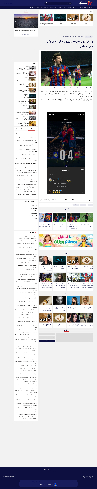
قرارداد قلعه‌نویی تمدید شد (30, 412)
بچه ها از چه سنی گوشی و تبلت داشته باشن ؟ (27, 252)
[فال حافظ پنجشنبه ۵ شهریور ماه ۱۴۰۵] (86, 17)
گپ (92, 477)
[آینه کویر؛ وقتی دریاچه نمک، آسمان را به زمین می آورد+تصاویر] (26, 21)
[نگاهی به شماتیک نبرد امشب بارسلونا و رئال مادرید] (45, 217)
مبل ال (35, 218)
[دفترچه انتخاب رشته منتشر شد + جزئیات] (32, 73)
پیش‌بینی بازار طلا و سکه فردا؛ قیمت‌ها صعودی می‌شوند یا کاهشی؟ (22, 80)
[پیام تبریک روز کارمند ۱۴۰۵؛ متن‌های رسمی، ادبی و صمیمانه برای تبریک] (73, 277)
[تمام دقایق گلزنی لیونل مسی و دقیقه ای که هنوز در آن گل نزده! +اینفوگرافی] (73, 217)
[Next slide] (36, 21)
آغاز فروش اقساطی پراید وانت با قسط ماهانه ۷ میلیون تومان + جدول (22, 69)
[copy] (89, 199)
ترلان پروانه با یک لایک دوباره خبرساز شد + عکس (27, 263)
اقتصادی (84, 7)
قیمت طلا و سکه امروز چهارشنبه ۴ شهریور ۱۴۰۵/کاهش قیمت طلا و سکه (46, 308)
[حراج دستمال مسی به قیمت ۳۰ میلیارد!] (59, 217)
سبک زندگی (46, 7)
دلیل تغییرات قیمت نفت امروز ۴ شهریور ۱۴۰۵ (27, 368)
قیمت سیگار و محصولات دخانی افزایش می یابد (27, 365)
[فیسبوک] (46, 200)
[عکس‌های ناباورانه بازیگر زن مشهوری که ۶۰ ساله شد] (73, 301)
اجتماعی (69, 7)
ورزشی (59, 7)
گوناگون (90, 11)
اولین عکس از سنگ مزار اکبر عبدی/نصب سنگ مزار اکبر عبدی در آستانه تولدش (46, 285)
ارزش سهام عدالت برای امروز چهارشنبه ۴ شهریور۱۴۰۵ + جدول (22, 113)
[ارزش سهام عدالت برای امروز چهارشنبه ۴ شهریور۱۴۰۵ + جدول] (32, 112)
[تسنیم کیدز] (66, 241)
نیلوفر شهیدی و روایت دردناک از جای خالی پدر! (74, 325)
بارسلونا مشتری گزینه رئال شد (86, 225)
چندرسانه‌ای (39, 7)
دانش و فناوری (53, 7)
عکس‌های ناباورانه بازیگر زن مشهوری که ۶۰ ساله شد (73, 308)
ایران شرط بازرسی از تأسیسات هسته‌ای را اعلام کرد (26, 286)
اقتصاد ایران (34, 206)
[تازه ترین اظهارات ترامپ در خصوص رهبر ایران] (32, 101)
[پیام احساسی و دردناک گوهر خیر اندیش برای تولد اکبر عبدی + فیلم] (45, 260)
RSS (6, 3)
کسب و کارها (33, 7)
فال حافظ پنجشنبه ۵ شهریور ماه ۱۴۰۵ (86, 22)
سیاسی (79, 7)
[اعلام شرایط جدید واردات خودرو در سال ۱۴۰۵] (32, 118)
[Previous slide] (15, 21)
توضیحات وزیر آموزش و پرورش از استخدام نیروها (26, 346)
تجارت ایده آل (34, 213)
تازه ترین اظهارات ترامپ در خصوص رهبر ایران (23, 102)
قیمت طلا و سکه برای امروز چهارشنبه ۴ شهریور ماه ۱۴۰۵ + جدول (22, 124)
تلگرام (86, 477)
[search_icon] (46, 3)
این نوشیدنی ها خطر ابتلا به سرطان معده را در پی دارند (25, 334)
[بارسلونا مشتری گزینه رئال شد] (86, 217)
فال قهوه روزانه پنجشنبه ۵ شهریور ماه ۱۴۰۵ (73, 22)
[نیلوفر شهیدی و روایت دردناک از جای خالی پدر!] (73, 318)
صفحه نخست (90, 7)
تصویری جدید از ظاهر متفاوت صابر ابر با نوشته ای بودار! (59, 308)
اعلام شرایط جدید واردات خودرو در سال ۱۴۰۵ (22, 118)
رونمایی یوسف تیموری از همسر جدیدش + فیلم (25, 168)
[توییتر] (41, 200)
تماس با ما (10, 3)
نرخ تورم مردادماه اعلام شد (31, 269)
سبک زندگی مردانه (33, 211)
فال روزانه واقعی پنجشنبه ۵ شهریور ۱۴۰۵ (59, 22)
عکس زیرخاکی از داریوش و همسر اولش (87, 308)
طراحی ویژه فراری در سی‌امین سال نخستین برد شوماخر (25, 339)
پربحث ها (18, 129)
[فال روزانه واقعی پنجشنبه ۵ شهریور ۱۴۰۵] (59, 17)
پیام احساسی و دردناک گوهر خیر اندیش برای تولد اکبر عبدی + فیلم (46, 268)
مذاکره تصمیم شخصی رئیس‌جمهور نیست (28, 272)
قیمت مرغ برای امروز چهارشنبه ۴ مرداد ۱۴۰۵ (27, 330)
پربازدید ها (31, 129)
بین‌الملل (74, 7)
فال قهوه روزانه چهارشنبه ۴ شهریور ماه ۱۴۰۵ (46, 325)
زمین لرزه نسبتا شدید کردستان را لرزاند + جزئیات (27, 414)
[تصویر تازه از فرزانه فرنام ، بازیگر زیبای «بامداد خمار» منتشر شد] (59, 277)
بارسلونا (90, 205)
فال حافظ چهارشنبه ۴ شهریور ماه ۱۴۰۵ (61, 325)
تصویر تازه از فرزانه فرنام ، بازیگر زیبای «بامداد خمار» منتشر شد (60, 285)
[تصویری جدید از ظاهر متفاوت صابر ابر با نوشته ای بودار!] (59, 301)
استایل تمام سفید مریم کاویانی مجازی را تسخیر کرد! (87, 325)
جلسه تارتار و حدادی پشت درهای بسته (28, 332)
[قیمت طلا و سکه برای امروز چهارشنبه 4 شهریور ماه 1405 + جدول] (32, 123)
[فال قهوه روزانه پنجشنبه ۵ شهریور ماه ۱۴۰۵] (73, 17)
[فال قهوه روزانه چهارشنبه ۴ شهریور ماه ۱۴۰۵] (45, 318)
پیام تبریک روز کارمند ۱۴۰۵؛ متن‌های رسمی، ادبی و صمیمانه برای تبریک (73, 285)
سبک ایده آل (34, 208)
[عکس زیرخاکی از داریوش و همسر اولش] (86, 301)
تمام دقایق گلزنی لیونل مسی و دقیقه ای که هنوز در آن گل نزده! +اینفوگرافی (71, 226)
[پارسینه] (85, 3)
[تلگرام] (44, 200)
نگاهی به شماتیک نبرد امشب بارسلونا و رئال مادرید (44, 225)
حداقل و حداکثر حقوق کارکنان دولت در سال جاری (26, 370)
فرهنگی (64, 7)
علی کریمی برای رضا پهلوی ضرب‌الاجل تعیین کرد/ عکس (25, 377)
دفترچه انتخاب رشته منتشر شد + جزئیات (22, 74)
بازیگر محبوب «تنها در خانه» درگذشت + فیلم (27, 274)
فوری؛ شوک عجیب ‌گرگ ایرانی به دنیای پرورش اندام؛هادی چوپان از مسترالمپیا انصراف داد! (46, 23)
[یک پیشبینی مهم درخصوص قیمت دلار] (32, 107)
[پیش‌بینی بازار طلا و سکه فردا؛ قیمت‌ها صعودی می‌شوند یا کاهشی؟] (32, 79)
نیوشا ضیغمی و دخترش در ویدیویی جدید (27, 184)
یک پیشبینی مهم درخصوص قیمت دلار (22, 107)
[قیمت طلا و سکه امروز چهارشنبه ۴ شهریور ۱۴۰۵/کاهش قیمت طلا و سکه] (45, 301)
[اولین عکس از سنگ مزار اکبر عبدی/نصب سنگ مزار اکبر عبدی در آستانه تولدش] (45, 277)
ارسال (47, 341)
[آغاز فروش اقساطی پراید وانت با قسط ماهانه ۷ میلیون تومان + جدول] (32, 68)
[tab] (28, 34)
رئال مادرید (76, 205)
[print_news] (49, 200)
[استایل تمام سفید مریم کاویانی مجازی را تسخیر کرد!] (86, 318)
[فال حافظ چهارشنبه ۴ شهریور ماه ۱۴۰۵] (59, 318)
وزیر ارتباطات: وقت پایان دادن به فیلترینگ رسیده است (25, 309)
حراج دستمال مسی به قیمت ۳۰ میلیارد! (58, 225)
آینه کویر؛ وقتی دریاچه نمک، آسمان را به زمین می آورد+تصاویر (25, 31)
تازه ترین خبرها (34, 216)
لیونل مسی (83, 205)
